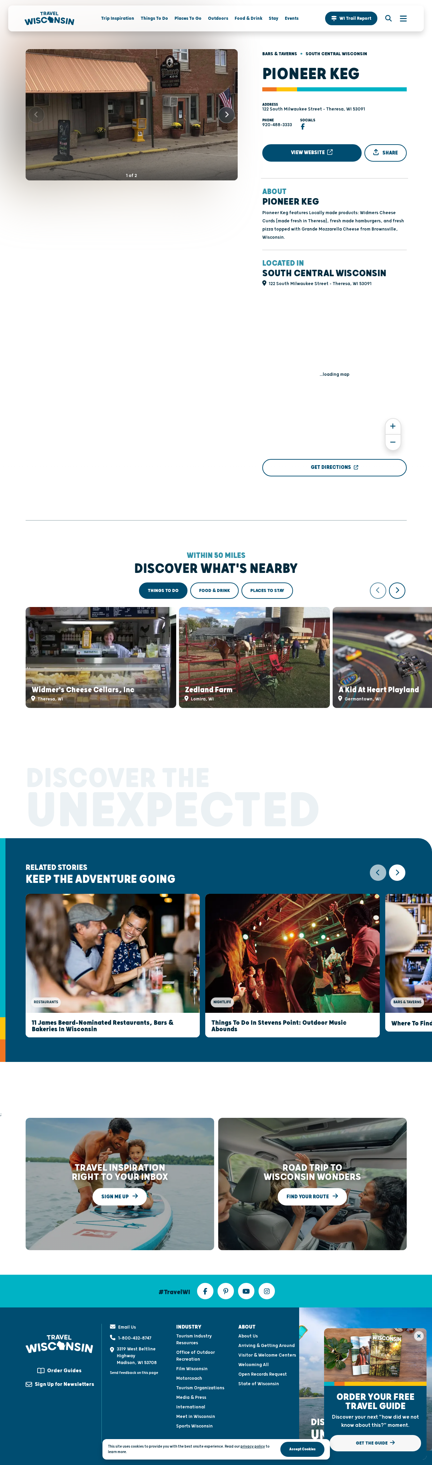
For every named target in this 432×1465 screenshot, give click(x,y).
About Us (248, 1336)
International (190, 1407)
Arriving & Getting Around (266, 1345)
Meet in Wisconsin (195, 1416)
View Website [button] (308, 152)
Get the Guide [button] (372, 1443)
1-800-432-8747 (134, 1338)
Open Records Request (262, 1374)
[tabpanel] (216, 645)
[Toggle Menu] (399, 18)
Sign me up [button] (115, 1197)
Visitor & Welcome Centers (267, 1355)
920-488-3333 (277, 125)
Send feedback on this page (134, 1373)
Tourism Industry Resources (194, 1339)
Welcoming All (253, 1364)
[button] (351, 18)
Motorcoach (189, 1378)
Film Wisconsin (192, 1369)
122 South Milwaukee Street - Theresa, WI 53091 (313, 109)
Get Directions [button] (331, 467)
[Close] (419, 1336)
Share (389, 153)
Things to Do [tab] (163, 590)
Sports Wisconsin (194, 1426)
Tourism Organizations (200, 1388)
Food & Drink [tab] (214, 590)
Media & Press (191, 1397)
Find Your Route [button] (308, 1197)
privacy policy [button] (252, 1446)
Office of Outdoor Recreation (195, 1356)
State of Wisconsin (258, 1384)
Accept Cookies (302, 1449)
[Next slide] (227, 115)
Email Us (127, 1327)
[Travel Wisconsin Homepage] (49, 18)
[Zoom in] (393, 426)
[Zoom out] (393, 442)
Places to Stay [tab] (267, 590)
